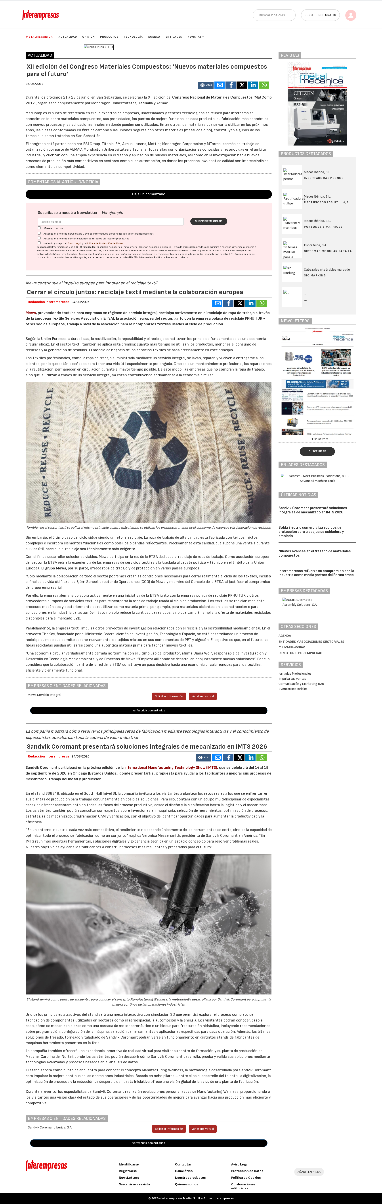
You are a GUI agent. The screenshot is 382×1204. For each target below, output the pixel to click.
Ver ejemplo (112, 212)
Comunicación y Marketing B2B (301, 684)
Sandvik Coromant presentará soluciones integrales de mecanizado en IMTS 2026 (313, 510)
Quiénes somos (186, 1184)
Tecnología (133, 37)
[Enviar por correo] (219, 85)
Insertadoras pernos (324, 178)
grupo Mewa (55, 568)
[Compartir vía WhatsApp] (264, 85)
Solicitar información (169, 696)
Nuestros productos (190, 1178)
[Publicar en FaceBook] (230, 85)
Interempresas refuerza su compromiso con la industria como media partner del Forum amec (316, 573)
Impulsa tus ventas (292, 679)
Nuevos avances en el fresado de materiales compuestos (315, 553)
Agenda (154, 37)
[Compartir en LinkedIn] (253, 85)
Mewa (31, 313)
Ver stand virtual (203, 696)
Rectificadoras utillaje (326, 202)
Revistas (194, 37)
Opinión (88, 37)
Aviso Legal (74, 243)
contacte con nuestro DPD (218, 254)
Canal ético (184, 1171)
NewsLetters (129, 1178)
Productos (109, 37)
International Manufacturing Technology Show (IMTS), (171, 767)
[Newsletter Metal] (317, 381)
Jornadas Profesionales (295, 674)
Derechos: (72, 254)
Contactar (183, 1164)
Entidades (174, 37)
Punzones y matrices (323, 227)
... (305, 300)
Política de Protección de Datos (104, 243)
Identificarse (129, 1164)
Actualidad (68, 37)
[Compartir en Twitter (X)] (242, 85)
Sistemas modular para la (328, 251)
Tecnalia (146, 103)
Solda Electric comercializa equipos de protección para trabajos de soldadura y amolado (311, 531)
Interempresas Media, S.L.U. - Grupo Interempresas (197, 1198)
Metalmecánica (39, 37)
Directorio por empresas (300, 653)
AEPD (130, 257)
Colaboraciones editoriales (243, 1186)
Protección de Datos (247, 1171)
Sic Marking (315, 275)
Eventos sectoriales (293, 689)
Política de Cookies (246, 1178)
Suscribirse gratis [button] (320, 15)
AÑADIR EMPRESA (309, 1172)
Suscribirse (317, 451)
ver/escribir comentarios (148, 710)
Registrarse (128, 1171)
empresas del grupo (236, 250)
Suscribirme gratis (209, 221)
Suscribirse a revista (134, 1184)
